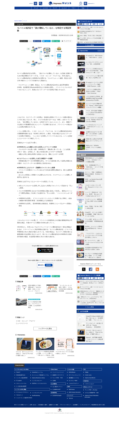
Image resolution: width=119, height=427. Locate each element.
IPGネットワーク (88, 387)
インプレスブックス (37, 392)
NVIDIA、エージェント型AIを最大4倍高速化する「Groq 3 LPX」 (93, 228)
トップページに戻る (45, 328)
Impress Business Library (38, 377)
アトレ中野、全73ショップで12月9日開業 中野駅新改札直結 (94, 221)
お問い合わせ (33, 404)
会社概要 (75, 404)
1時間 (80, 24)
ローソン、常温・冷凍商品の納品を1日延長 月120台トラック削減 (93, 174)
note (57, 41)
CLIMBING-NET (57, 389)
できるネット (19, 395)
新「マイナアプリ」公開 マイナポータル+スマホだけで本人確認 (94, 242)
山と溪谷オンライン (58, 386)
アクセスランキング (86, 21)
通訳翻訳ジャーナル (74, 377)
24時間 (87, 24)
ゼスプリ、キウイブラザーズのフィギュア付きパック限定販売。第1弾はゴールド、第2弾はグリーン (92, 283)
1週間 (93, 24)
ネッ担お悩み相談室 (21, 386)
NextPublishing (36, 395)
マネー (74, 8)
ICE (85, 369)
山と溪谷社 (54, 383)
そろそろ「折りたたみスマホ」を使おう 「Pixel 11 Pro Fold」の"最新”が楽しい (94, 332)
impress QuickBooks (90, 377)
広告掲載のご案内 (42, 404)
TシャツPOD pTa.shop (91, 390)
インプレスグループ (84, 404)
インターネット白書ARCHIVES (24, 397)
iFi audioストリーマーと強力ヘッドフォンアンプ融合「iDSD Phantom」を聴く (94, 84)
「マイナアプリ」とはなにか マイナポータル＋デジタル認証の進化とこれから (94, 235)
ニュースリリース (22, 323)
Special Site (84, 50)
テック (36, 8)
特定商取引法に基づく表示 (98, 404)
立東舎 (54, 380)
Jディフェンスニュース (75, 375)
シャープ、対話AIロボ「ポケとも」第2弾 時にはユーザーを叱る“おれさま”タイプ (93, 194)
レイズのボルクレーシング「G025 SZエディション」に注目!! (94, 126)
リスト (30, 41)
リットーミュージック (58, 372)
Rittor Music (54, 369)
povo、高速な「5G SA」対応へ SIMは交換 (90, 35)
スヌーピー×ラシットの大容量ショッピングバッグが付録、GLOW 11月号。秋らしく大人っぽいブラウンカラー (92, 302)
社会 (83, 8)
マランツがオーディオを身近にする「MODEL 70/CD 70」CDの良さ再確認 (94, 119)
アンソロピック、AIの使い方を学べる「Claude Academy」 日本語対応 (94, 325)
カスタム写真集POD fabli (92, 392)
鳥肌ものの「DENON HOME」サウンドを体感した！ (94, 147)
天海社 (86, 372)
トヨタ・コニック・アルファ (25, 321)
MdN (68, 386)
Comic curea (88, 375)
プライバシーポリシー (65, 404)
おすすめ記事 (84, 311)
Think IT (18, 372)
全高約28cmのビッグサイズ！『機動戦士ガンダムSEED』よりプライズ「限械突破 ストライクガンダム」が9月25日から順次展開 (92, 293)
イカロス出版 (70, 369)
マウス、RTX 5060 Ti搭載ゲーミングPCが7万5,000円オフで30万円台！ (94, 112)
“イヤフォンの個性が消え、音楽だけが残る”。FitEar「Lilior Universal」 (94, 91)
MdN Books (72, 389)
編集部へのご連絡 (53, 404)
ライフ (55, 8)
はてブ (47, 41)
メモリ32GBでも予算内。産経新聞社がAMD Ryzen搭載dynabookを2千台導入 (94, 98)
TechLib (71, 398)
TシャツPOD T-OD (58, 377)
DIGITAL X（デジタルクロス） (39, 383)
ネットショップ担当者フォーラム (40, 375)
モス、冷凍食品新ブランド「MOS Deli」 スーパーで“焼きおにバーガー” (94, 167)
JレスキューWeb (73, 380)
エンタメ (64, 8)
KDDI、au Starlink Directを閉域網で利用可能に (92, 42)
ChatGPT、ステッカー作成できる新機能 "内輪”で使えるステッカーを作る (94, 214)
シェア (38, 41)
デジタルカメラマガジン (22, 392)
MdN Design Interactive (75, 392)
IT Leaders (19, 380)
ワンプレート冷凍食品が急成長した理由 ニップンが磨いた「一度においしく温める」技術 (45, 353)
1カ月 (100, 24)
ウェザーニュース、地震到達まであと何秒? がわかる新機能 (93, 201)
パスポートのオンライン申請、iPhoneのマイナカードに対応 (93, 187)
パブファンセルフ (89, 384)
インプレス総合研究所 (21, 377)
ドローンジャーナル (21, 383)
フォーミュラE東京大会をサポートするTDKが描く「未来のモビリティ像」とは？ (94, 70)
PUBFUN (86, 381)
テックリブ (70, 395)
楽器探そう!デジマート (58, 375)
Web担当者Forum (20, 375)
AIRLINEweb (72, 372)
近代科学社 (54, 392)
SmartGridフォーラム (37, 372)
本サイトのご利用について (21, 404)
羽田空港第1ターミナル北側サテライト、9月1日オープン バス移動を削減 (94, 160)
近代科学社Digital (57, 395)
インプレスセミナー (37, 380)
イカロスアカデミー (74, 383)
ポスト (24, 41)
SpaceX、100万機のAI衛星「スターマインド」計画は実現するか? (94, 339)
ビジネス (45, 8)
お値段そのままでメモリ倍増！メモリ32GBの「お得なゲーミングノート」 (94, 133)
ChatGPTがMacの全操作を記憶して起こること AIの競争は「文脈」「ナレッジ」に (94, 318)
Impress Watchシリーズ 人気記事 (90, 275)
